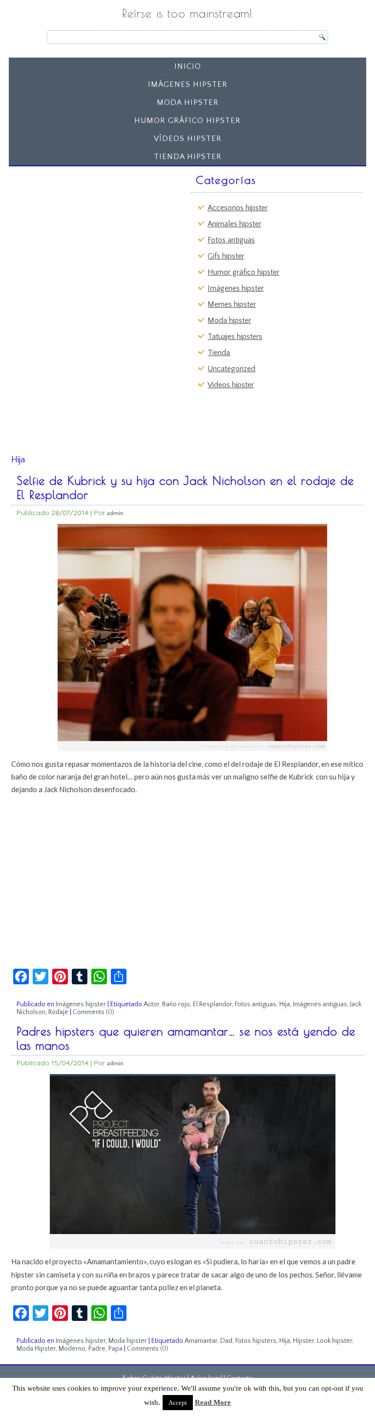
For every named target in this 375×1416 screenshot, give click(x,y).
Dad (226, 1341)
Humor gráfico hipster (187, 120)
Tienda (219, 352)
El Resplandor (212, 1004)
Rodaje (58, 1012)
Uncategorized (231, 368)
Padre (96, 1349)
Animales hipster (234, 223)
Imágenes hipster (188, 84)
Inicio (187, 66)
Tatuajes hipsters (235, 336)
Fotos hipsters (255, 1341)
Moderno (72, 1349)
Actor (151, 1004)
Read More (213, 1402)
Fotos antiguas (231, 240)
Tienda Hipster (188, 156)
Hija (284, 1004)
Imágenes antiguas (320, 1004)
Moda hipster (188, 102)
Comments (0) (93, 1012)
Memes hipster (232, 304)
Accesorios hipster (238, 207)
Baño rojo (176, 1004)
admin (115, 513)
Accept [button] (177, 1402)
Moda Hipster (36, 1349)
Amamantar (201, 1341)
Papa (115, 1349)
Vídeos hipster (188, 138)
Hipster (303, 1341)
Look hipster (334, 1341)
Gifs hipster (226, 256)
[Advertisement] (88, 231)
